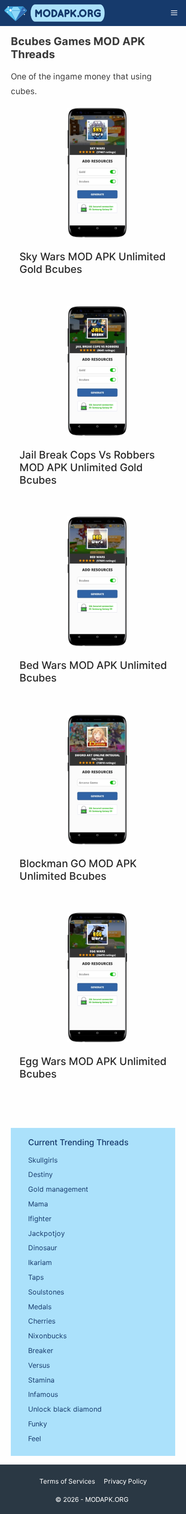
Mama (38, 1203)
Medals (39, 1306)
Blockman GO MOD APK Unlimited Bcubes (78, 869)
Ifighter (39, 1218)
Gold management (58, 1189)
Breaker (40, 1350)
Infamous (43, 1394)
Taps (36, 1277)
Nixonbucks (47, 1335)
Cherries (41, 1321)
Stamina (41, 1380)
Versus (39, 1365)
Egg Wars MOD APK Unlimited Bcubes (93, 1067)
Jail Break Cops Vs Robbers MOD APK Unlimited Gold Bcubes (87, 467)
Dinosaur (42, 1247)
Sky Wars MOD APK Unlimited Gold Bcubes (92, 262)
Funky (37, 1423)
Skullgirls (43, 1160)
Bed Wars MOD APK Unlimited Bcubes (93, 671)
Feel (34, 1438)
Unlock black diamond (65, 1409)
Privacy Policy (125, 1481)
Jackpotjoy (46, 1233)
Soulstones (46, 1292)
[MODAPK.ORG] (54, 13)
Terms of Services (67, 1481)
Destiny (40, 1174)
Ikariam (40, 1262)
